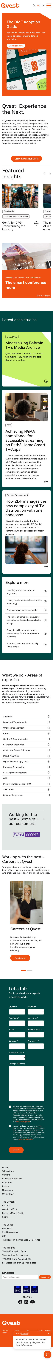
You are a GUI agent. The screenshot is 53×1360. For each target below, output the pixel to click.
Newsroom (7, 1190)
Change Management (13, 727)
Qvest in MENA (9, 1209)
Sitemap (48, 1330)
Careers (6, 1174)
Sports (5, 1216)
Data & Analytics (11, 755)
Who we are (8, 1170)
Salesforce (8, 789)
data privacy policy (23, 1122)
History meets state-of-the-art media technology (24, 602)
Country (13, 1006)
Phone (11, 1029)
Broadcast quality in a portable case (19, 1262)
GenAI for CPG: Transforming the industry (13, 226)
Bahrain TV (7, 1228)
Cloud (6, 733)
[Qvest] (10, 5)
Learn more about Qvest (26, 158)
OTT (5, 778)
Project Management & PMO (17, 783)
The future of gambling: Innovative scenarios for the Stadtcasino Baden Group (24, 620)
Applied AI (8, 716)
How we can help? (16, 1052)
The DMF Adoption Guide (14, 1251)
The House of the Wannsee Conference (21, 1239)
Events (5, 1186)
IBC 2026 (6, 1205)
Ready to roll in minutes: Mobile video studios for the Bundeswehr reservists (23, 633)
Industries (7, 1182)
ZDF (4, 1236)
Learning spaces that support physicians (21, 592)
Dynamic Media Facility (13, 1213)
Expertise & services (12, 1178)
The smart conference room (15, 1255)
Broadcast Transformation (15, 722)
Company (13, 1041)
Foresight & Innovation (14, 767)
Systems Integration (13, 795)
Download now (16, 45)
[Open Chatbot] (34, 5)
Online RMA (8, 1193)
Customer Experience (13, 744)
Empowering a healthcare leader (22, 610)
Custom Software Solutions (16, 750)
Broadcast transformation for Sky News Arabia (22, 645)
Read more (20, 958)
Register (45, 1277)
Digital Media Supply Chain (16, 761)
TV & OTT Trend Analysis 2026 (16, 1258)
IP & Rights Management (15, 772)
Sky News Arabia (10, 1232)
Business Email (35, 1029)
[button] (45, 173)
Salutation (32, 1006)
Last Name (33, 1018)
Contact (40, 1330)
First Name (14, 1018)
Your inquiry (33, 1041)
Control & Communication (15, 739)
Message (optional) (17, 1063)
